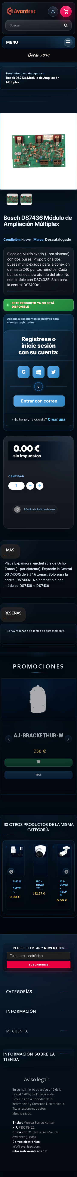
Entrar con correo (39, 401)
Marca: (39, 239)
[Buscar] (66, 25)
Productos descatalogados (24, 73)
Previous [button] (8, 739)
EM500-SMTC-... (17, 886)
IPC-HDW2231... (40, 885)
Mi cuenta (17, 1031)
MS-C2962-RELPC (63, 888)
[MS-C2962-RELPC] (64, 860)
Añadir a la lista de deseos (39, 509)
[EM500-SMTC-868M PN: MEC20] (17, 860)
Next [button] (68, 739)
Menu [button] (12, 42)
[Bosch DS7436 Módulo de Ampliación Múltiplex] (38, 151)
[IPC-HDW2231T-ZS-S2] (40, 860)
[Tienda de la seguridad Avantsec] (21, 11)
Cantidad (16, 476)
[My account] (53, 11)
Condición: (12, 239)
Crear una (56, 419)
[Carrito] (66, 11)
